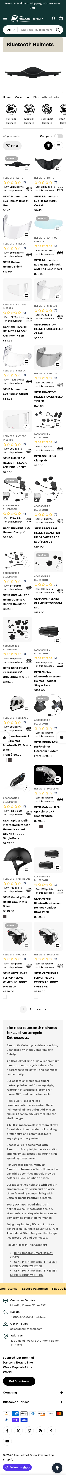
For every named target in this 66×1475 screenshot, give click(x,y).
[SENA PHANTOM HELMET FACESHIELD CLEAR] (48, 290)
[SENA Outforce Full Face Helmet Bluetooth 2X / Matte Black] (17, 704)
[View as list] (58, 145)
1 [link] (23, 1009)
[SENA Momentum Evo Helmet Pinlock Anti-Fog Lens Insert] (48, 224)
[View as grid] (48, 145)
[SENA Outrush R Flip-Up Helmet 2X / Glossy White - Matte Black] (41, 826)
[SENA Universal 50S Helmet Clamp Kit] (17, 489)
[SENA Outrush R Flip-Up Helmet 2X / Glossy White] (48, 775)
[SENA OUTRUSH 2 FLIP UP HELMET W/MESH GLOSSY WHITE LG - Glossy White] (5, 997)
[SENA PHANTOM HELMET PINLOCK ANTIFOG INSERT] (17, 421)
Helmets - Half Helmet (17, 879)
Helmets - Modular (46, 788)
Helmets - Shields (14, 243)
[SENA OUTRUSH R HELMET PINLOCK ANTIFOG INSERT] (17, 289)
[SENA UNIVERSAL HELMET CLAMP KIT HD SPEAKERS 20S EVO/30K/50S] (48, 489)
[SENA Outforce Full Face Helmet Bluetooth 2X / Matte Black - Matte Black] (10, 760)
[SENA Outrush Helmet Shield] (17, 227)
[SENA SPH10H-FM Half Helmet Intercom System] (48, 705)
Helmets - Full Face (15, 718)
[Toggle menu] (5, 18)
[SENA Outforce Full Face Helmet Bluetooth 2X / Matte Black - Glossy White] (5, 760)
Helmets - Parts (13, 178)
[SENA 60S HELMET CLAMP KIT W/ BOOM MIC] (48, 562)
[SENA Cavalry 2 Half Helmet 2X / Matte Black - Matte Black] (5, 916)
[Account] (53, 18)
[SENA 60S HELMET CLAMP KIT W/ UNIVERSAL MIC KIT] (17, 629)
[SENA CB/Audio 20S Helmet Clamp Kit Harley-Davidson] (17, 560)
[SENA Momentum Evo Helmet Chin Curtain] (48, 164)
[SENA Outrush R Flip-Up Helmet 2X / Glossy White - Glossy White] (36, 826)
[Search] (58, 30)
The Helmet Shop (25, 1455)
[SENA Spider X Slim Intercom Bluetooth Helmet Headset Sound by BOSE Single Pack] (17, 779)
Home (7, 97)
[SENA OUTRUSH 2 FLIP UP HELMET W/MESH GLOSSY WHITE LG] (17, 936)
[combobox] (33, 29)
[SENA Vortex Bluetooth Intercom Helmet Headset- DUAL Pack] (48, 859)
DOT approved (25, 1204)
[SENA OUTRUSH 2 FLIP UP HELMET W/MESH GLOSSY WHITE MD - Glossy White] (36, 997)
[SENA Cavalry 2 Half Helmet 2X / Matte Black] (17, 861)
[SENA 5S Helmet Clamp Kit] (48, 420)
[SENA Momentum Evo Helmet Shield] (17, 356)
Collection (22, 97)
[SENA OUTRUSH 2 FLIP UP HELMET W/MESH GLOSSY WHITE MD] (48, 936)
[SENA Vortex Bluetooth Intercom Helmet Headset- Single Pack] (48, 631)
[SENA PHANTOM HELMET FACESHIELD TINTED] (48, 357)
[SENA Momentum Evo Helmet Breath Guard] (17, 164)
